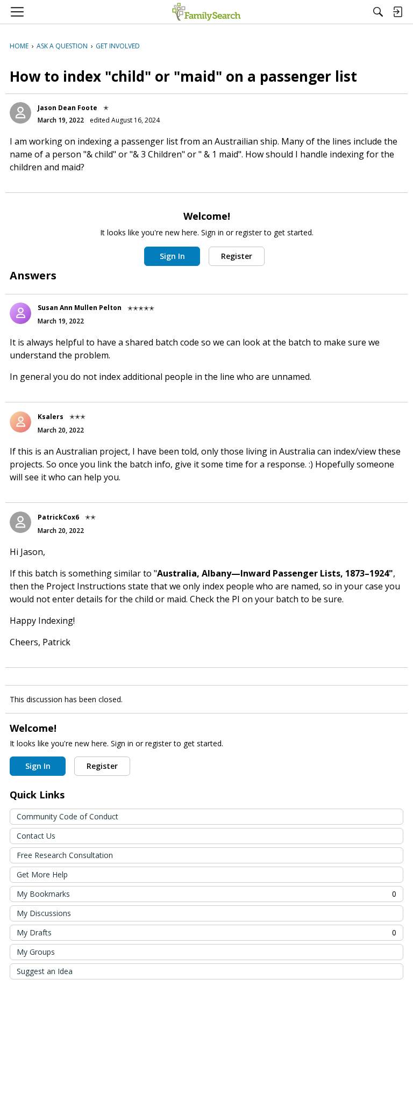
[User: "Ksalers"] (20, 422)
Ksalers (50, 416)
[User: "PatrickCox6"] (20, 522)
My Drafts (206, 932)
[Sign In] (397, 12)
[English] (206, 12)
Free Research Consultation (65, 855)
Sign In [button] (172, 256)
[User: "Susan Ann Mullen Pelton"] (20, 313)
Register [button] (236, 256)
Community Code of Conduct (67, 816)
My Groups (36, 952)
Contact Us (36, 836)
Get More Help (42, 874)
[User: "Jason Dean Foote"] (20, 113)
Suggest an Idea (45, 971)
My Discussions (44, 913)
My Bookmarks (206, 894)
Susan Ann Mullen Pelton (80, 307)
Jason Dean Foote (67, 107)
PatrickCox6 (58, 517)
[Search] (378, 12)
